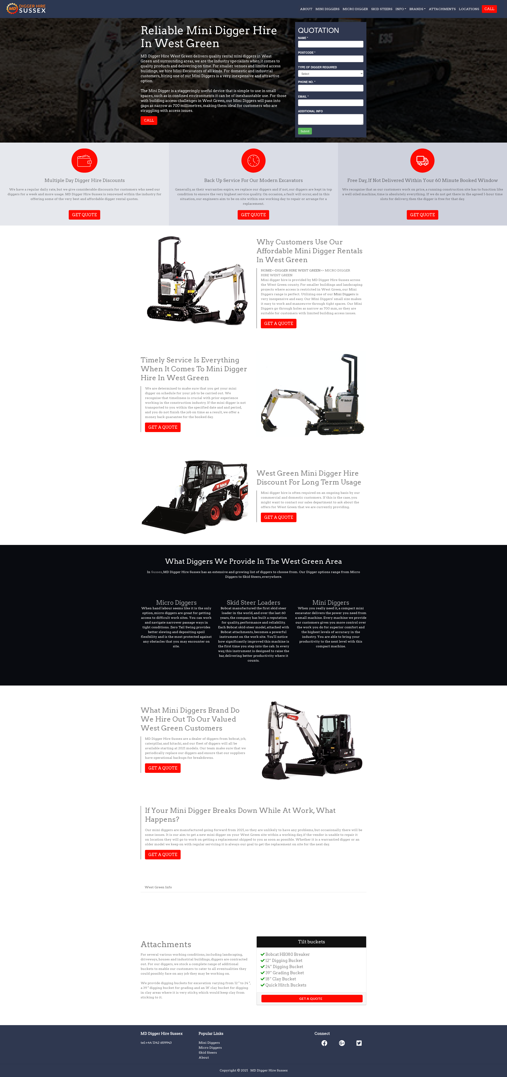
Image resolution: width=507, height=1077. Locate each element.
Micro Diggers (176, 602)
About (204, 1057)
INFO (399, 9)
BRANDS (416, 9)
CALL (489, 9)
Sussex (156, 572)
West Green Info (158, 887)
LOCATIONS (469, 9)
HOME (266, 270)
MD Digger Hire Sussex (269, 1070)
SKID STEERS (381, 9)
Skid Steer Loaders (253, 602)
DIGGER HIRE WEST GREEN (297, 270)
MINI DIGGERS (327, 9)
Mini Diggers (344, 294)
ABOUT (306, 9)
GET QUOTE (84, 214)
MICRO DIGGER (355, 9)
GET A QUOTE (278, 323)
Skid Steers (208, 1052)
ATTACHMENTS (442, 9)
